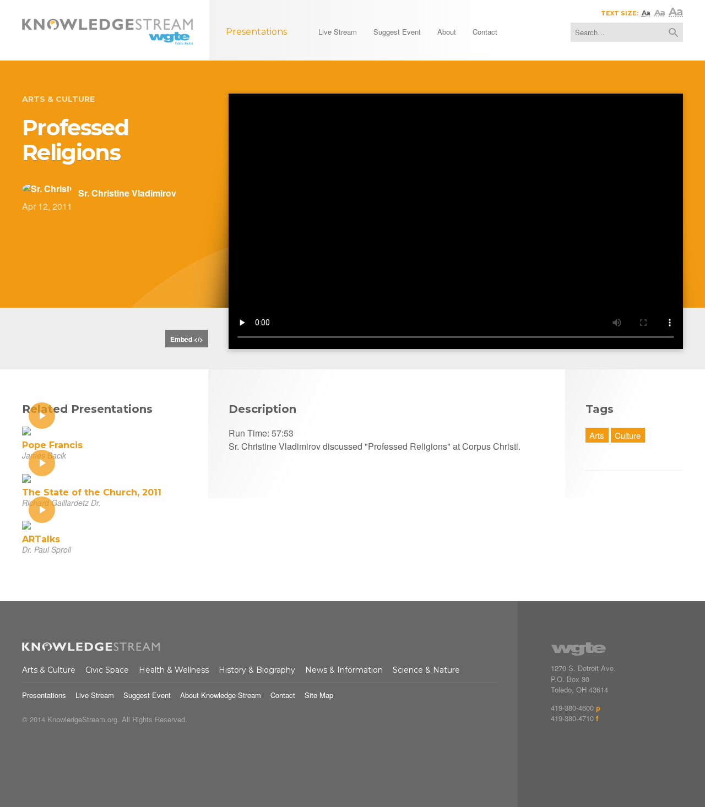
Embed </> (186, 339)
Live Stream (94, 695)
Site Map (319, 695)
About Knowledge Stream (220, 695)
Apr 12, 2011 (47, 206)
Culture (628, 435)
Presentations (44, 695)
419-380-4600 (572, 707)
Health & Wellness (174, 670)
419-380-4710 (572, 718)
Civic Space (107, 670)
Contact (282, 695)
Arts (596, 435)
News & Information (344, 670)
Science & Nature (426, 670)
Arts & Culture (58, 99)
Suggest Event (147, 695)
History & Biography (257, 670)
